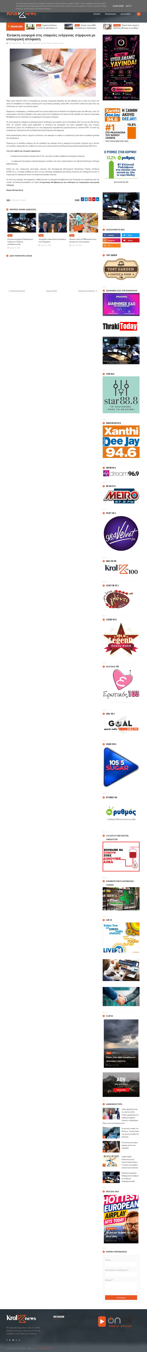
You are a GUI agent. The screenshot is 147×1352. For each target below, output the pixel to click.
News (38, 25)
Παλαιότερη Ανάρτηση (86, 291)
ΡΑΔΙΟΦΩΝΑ (110, 14)
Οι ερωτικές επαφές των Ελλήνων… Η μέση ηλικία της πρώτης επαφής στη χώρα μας (130, 1132)
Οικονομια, (15, 200)
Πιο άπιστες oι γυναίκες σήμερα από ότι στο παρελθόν (130, 1145)
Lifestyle (78, 25)
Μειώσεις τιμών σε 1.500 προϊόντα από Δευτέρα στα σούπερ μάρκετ (82, 240)
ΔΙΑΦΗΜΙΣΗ (126, 14)
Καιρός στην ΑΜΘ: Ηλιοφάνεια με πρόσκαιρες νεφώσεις (47, 28)
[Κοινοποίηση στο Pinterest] (93, 199)
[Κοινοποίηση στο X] (86, 199)
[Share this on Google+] (90, 199)
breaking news (17, 26)
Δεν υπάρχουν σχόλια (56, 43)
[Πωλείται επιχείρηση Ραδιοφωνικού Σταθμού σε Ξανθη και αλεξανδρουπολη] (20, 241)
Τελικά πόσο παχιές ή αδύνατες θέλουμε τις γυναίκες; (87, 26)
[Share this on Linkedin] (97, 199)
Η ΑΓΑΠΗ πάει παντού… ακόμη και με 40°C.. (126, 26)
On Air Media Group (44, 1348)
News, (23, 200)
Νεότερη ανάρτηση (18, 291)
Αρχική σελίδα (51, 291)
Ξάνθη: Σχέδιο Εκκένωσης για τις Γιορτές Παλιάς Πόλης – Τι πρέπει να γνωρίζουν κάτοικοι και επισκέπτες (130, 1162)
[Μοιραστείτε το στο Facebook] (82, 199)
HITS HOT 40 (111, 1229)
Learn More (118, 6)
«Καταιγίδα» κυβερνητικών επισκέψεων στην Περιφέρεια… (52, 240)
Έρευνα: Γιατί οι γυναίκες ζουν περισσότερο (119, 1234)
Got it (129, 6)
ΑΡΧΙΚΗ (96, 14)
